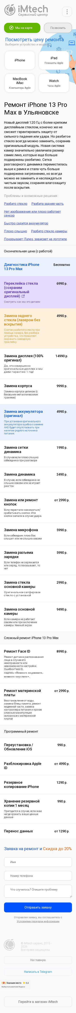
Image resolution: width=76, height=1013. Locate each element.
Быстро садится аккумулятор (26, 223)
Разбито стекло (15, 204)
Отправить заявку (38, 907)
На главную (38, 960)
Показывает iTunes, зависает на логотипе (35, 239)
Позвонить (58, 28)
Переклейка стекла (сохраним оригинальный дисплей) (21, 289)
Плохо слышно (15, 231)
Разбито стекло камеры (49, 231)
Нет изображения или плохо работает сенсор (32, 213)
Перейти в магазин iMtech (38, 1002)
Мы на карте (23, 28)
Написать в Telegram (38, 971)
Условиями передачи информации (38, 921)
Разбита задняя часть (47, 204)
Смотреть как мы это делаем (22, 301)
